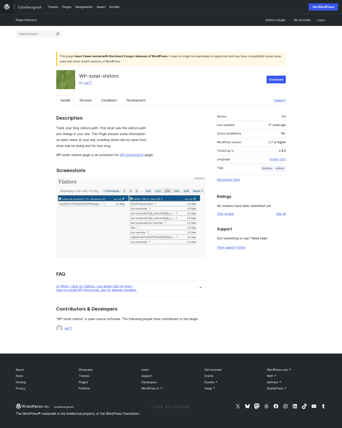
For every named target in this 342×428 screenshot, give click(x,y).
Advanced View (228, 180)
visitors (280, 168)
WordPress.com (279, 369)
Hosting (21, 382)
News (19, 375)
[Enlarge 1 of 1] (200, 183)
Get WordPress (323, 7)
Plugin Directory (26, 20)
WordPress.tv (152, 388)
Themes (84, 375)
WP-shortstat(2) (132, 155)
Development (136, 100)
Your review (225, 214)
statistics (267, 168)
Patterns (84, 388)
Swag (209, 388)
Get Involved (212, 369)
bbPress (274, 382)
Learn (145, 369)
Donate (211, 382)
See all (281, 214)
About (20, 369)
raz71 (88, 83)
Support (280, 100)
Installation (109, 100)
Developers (149, 382)
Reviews (86, 100)
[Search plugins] (58, 34)
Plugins (83, 382)
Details (65, 100)
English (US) (278, 159)
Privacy (21, 388)
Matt (271, 375)
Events (208, 375)
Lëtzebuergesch (64, 406)
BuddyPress (276, 388)
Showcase (85, 369)
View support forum (231, 247)
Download (276, 79)
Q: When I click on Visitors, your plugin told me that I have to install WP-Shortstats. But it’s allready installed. (96, 288)
